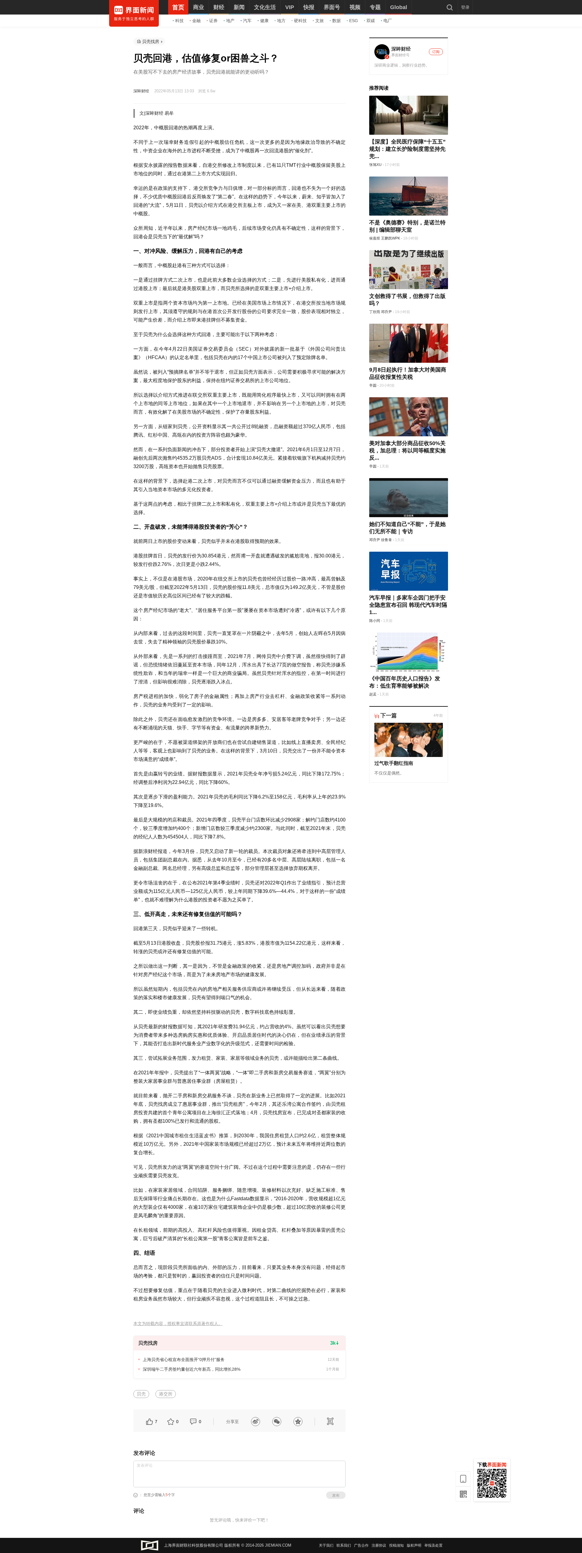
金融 (196, 20)
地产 (230, 20)
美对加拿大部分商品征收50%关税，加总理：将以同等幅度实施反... (407, 450)
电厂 (387, 20)
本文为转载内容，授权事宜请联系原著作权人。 (177, 1323)
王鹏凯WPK (390, 238)
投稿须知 (396, 1545)
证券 (213, 20)
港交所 (165, 1393)
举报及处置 (433, 1545)
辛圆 (372, 385)
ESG (353, 20)
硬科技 (300, 20)
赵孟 (372, 694)
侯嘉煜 (374, 238)
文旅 (319, 20)
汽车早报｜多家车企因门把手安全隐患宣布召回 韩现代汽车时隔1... (408, 605)
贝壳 (141, 1393)
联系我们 (343, 1545)
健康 (264, 20)
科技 (179, 20)
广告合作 (361, 1545)
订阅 (436, 52)
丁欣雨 (374, 312)
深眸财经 (141, 91)
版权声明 (414, 1545)
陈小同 (374, 621)
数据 (336, 20)
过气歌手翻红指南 (393, 763)
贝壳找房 (150, 41)
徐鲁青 (386, 540)
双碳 (370, 20)
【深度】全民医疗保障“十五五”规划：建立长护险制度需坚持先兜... (407, 149)
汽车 (247, 20)
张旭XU (375, 165)
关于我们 (326, 1545)
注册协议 (379, 1545)
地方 (281, 20)
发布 (336, 1495)
